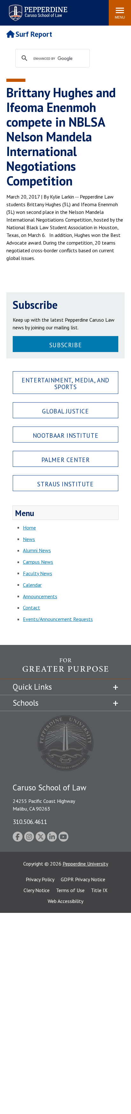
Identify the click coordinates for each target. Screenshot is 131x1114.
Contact (31, 607)
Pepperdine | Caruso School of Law (37, 8)
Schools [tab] (25, 703)
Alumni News (37, 550)
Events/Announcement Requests (58, 619)
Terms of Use (70, 890)
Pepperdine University (85, 863)
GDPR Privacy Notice (83, 879)
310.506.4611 (30, 822)
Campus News (38, 562)
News (29, 539)
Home (29, 527)
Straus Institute (65, 484)
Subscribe (65, 345)
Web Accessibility (65, 901)
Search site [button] (17, 9)
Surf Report (34, 34)
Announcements (40, 596)
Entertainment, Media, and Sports (65, 383)
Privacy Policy (40, 879)
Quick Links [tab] (32, 687)
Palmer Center (65, 460)
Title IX (99, 890)
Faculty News (37, 573)
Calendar (32, 585)
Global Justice (65, 411)
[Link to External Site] (65, 668)
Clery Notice (37, 890)
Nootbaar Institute (65, 435)
